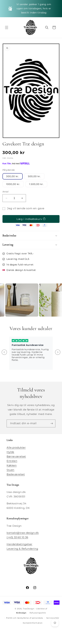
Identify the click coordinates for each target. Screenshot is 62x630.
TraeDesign (28, 608)
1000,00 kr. (13, 184)
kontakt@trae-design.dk (23, 532)
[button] (6, 27)
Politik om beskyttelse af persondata (24, 618)
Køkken (12, 465)
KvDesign (21, 613)
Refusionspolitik (38, 613)
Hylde (10, 452)
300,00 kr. (12, 176)
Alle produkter (16, 447)
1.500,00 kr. (36, 184)
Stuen (10, 469)
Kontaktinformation (33, 623)
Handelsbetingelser (19, 544)
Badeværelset (16, 474)
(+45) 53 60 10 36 (17, 537)
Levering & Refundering (22, 548)
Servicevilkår (52, 618)
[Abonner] (51, 423)
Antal (5, 191)
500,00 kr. (34, 176)
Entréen (12, 460)
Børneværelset (16, 456)
